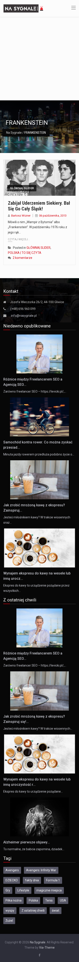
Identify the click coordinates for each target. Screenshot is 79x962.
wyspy (9, 910)
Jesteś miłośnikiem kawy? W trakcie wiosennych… (37, 728)
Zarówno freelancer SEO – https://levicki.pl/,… (34, 391)
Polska (33, 900)
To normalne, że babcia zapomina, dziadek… (33, 849)
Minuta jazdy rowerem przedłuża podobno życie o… (38, 454)
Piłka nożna (13, 900)
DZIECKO (11, 880)
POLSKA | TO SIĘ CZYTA (24, 252)
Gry (7, 890)
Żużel (9, 920)
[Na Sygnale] (24, 8)
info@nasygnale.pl (24, 315)
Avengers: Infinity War (41, 870)
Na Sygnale (14, 132)
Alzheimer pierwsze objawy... (26, 842)
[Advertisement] (39, 58)
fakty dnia (32, 880)
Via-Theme (47, 947)
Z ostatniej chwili (33, 910)
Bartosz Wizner (21, 215)
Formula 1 (53, 880)
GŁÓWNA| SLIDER (22, 188)
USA (63, 900)
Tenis (49, 900)
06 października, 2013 (52, 215)
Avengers (12, 870)
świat (55, 910)
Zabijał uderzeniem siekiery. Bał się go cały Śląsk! (39, 206)
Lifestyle (23, 890)
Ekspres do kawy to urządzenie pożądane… (33, 791)
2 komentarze (22, 258)
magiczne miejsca (49, 890)
